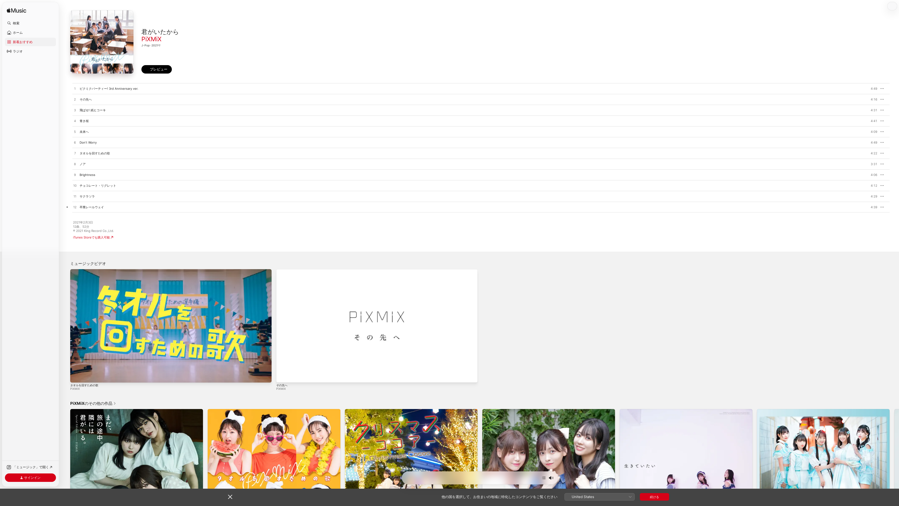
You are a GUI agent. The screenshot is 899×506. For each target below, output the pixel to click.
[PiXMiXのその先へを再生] (75, 99)
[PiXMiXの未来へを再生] (75, 132)
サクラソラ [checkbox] (87, 196)
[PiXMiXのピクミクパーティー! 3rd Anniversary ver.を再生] (75, 89)
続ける (654, 497)
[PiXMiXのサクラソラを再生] (75, 196)
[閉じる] (230, 497)
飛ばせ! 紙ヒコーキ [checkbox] (93, 110)
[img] (16, 10)
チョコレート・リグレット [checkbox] (98, 185)
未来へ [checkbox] (84, 132)
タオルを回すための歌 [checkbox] (95, 153)
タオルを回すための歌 (84, 385)
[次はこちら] (544, 478)
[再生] (76, 376)
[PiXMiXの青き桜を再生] (75, 121)
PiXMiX (151, 39)
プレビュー (871, 88)
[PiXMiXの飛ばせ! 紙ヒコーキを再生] (75, 110)
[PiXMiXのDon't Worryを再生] (75, 143)
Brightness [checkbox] (87, 175)
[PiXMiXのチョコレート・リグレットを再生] (75, 186)
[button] (30, 23)
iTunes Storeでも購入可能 (91, 237)
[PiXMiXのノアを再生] (75, 164)
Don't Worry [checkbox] (88, 142)
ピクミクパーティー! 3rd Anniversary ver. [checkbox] (109, 88)
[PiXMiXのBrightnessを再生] (75, 175)
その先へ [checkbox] (86, 99)
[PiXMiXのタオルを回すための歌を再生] (75, 153)
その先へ (281, 385)
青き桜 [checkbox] (84, 121)
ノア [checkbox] (83, 164)
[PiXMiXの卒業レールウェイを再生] (75, 207)
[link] (93, 403)
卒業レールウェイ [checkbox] (92, 207)
